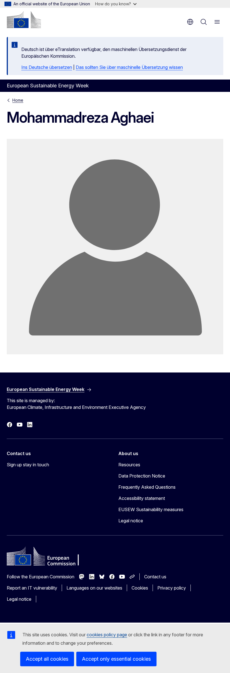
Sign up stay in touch (28, 464)
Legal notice (130, 520)
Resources (129, 464)
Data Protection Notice (141, 476)
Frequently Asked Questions (147, 487)
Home (17, 100)
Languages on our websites (94, 588)
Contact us (155, 576)
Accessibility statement (141, 498)
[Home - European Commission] (24, 19)
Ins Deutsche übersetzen (46, 67)
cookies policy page (107, 634)
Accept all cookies (47, 659)
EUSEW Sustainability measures (150, 509)
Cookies (140, 588)
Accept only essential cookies (116, 659)
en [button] (190, 22)
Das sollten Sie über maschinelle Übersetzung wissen (129, 67)
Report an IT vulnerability (32, 588)
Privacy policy (171, 588)
